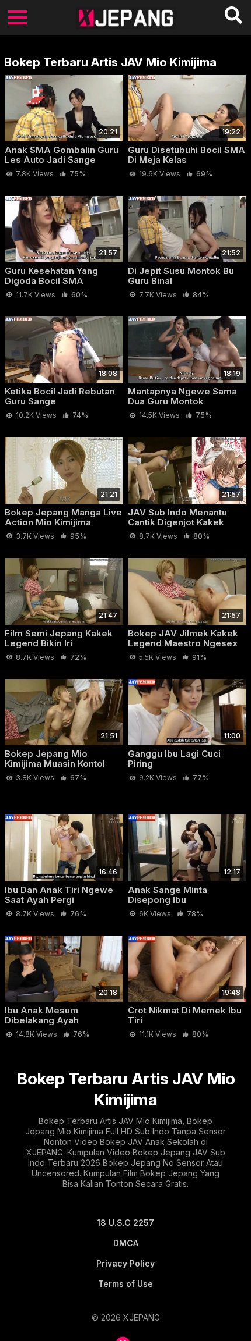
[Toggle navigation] (17, 17)
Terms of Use (125, 1284)
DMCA (125, 1243)
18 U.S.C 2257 (125, 1223)
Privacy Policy (125, 1263)
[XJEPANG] (126, 17)
